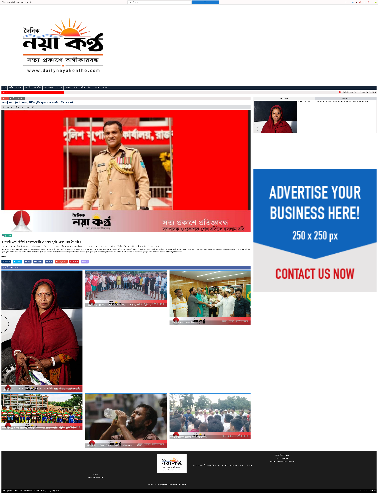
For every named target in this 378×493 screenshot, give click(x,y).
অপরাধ (97, 87)
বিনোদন (59, 87)
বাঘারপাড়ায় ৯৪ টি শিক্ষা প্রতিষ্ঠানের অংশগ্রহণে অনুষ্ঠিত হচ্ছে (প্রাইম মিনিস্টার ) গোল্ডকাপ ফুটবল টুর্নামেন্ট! (40, 428)
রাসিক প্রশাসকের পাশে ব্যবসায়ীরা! (182, 322)
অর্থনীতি (82, 87)
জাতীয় (11, 87)
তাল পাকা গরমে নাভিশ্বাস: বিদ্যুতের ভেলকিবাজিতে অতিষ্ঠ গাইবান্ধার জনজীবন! (113, 445)
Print (86, 262)
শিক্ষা (90, 87)
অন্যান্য (104, 87)
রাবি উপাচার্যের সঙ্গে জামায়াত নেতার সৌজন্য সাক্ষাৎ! (188, 437)
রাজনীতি (28, 87)
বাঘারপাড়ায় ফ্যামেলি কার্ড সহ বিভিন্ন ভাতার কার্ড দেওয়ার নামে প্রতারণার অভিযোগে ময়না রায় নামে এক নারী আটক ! (40, 389)
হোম (4, 87)
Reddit (50, 262)
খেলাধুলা (68, 87)
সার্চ (205, 2)
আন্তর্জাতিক (37, 87)
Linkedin (39, 262)
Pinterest (75, 262)
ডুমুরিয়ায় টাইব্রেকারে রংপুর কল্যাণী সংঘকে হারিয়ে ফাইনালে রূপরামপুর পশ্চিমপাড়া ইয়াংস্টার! (118, 305)
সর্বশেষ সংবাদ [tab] (284, 98)
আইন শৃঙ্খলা (15, 98)
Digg (28, 262)
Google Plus (62, 262)
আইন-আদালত (48, 87)
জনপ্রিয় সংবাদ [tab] (346, 98)
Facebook (7, 262)
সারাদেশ (19, 87)
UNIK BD (373, 491)
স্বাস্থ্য (75, 87)
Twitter (18, 262)
